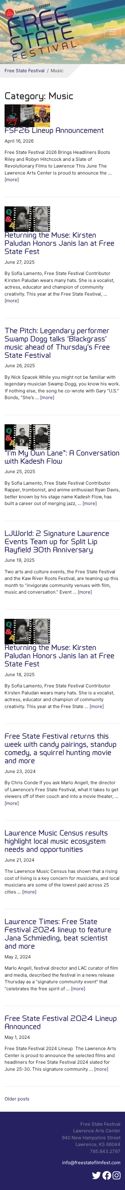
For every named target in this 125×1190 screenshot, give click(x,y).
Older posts (17, 1099)
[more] (12, 179)
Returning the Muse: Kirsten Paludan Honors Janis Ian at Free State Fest (59, 244)
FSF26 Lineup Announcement (54, 131)
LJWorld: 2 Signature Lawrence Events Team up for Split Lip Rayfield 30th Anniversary (57, 542)
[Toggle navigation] (112, 32)
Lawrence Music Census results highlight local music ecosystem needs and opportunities (56, 841)
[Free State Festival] (42, 31)
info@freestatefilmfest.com (91, 1162)
